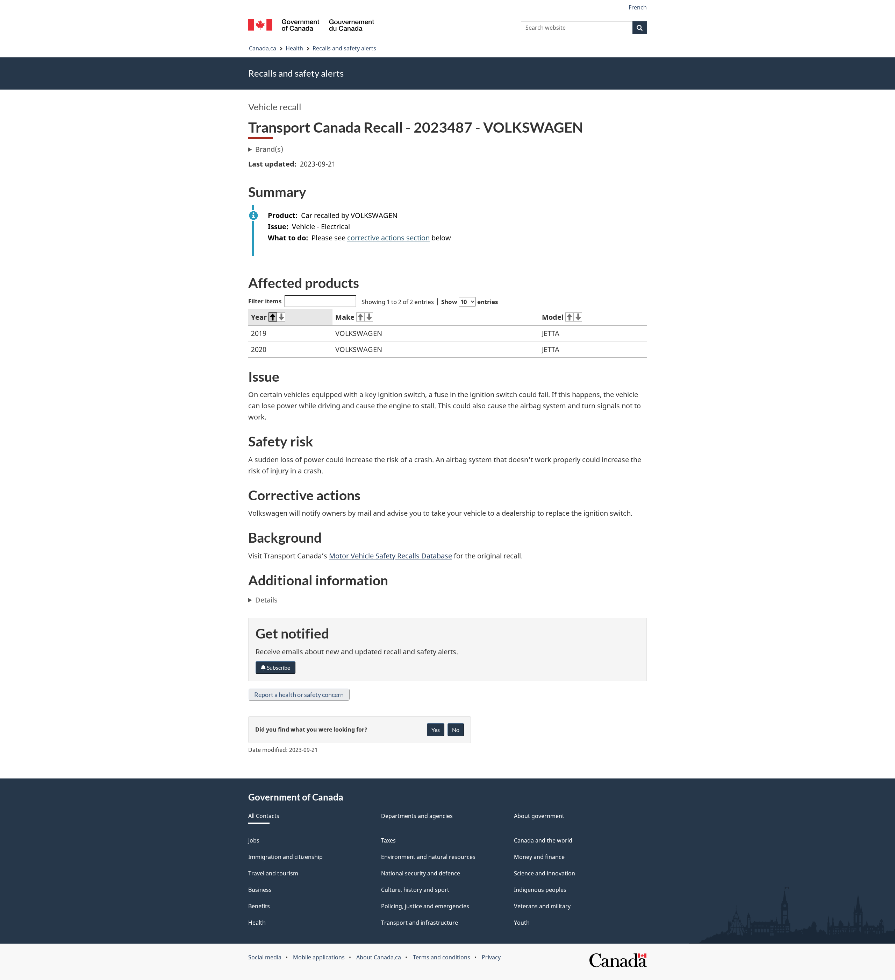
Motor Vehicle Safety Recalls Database (390, 555)
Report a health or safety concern (299, 694)
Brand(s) (269, 149)
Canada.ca (262, 48)
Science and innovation (544, 873)
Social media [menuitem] (264, 957)
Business (260, 890)
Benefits (259, 906)
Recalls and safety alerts (344, 48)
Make (345, 317)
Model (553, 317)
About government (539, 816)
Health (294, 48)
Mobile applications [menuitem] (319, 957)
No (455, 729)
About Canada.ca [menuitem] (378, 957)
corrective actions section (388, 237)
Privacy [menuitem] (491, 957)
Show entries (469, 302)
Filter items (264, 301)
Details (266, 600)
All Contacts (263, 816)
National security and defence (420, 873)
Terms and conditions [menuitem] (441, 957)
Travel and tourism (273, 873)
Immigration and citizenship (285, 857)
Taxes (388, 840)
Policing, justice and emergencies (425, 906)
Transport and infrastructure (419, 922)
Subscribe (278, 667)
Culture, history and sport (415, 890)
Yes (435, 729)
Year (259, 317)
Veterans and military (542, 906)
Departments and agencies (417, 816)
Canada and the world (543, 840)
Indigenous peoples (540, 890)
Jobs (253, 840)
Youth (522, 922)
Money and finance (539, 857)
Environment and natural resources (428, 857)
